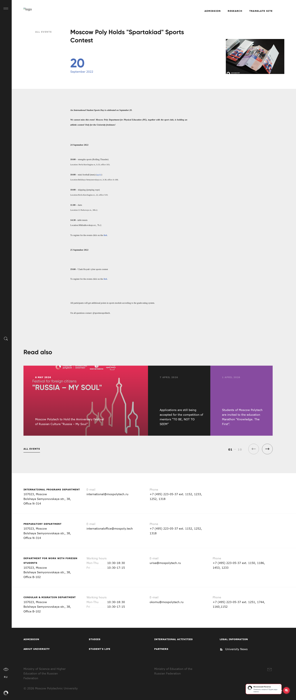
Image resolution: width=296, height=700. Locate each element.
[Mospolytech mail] (269, 670)
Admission (212, 11)
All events (43, 31)
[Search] (6, 338)
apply (98, 174)
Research (235, 11)
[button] (267, 449)
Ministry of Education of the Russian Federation (173, 671)
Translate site (261, 11)
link (105, 235)
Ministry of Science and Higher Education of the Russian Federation (44, 673)
